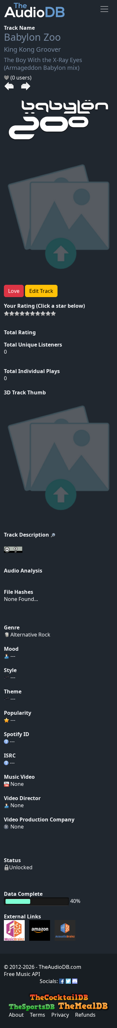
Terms (37, 1014)
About (16, 1014)
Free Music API (22, 974)
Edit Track (41, 290)
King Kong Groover (32, 49)
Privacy (60, 1014)
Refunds (85, 1014)
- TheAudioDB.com (57, 966)
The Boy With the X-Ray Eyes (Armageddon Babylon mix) (43, 63)
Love (14, 290)
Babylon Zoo (32, 37)
